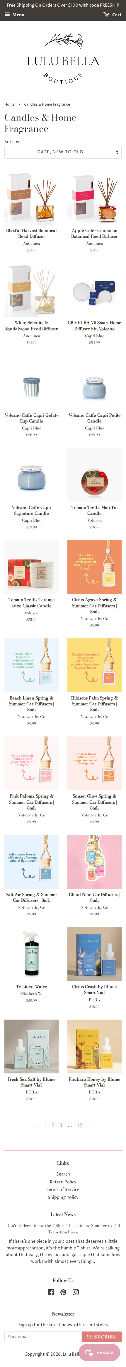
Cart (116, 15)
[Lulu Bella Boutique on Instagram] (75, 1293)
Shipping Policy (63, 1197)
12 (79, 1125)
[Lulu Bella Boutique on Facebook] (50, 1293)
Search (63, 1174)
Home (9, 104)
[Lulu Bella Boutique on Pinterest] (63, 1293)
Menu (17, 15)
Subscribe (102, 1337)
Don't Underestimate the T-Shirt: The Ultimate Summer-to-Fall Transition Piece (63, 1229)
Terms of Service (63, 1189)
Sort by (11, 142)
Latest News (63, 1214)
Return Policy (63, 1182)
